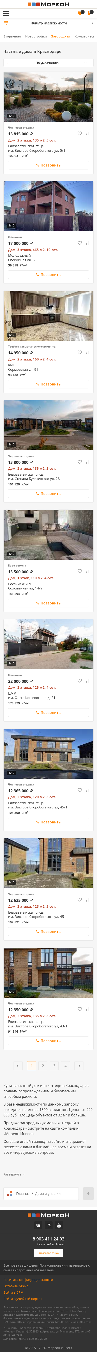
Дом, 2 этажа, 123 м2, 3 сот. (32, 906)
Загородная (60, 36)
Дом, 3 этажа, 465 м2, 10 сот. (33, 250)
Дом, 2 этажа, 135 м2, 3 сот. (32, 140)
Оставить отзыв (15, 1286)
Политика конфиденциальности (28, 1279)
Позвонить (51, 165)
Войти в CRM (13, 1292)
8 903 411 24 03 (49, 1239)
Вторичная (12, 36)
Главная (23, 1193)
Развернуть (12, 1174)
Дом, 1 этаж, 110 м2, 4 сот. (31, 578)
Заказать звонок (30, 7)
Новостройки (36, 36)
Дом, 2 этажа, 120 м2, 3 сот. (32, 797)
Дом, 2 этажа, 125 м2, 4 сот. (32, 687)
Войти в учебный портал (22, 1299)
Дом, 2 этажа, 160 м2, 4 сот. (32, 359)
